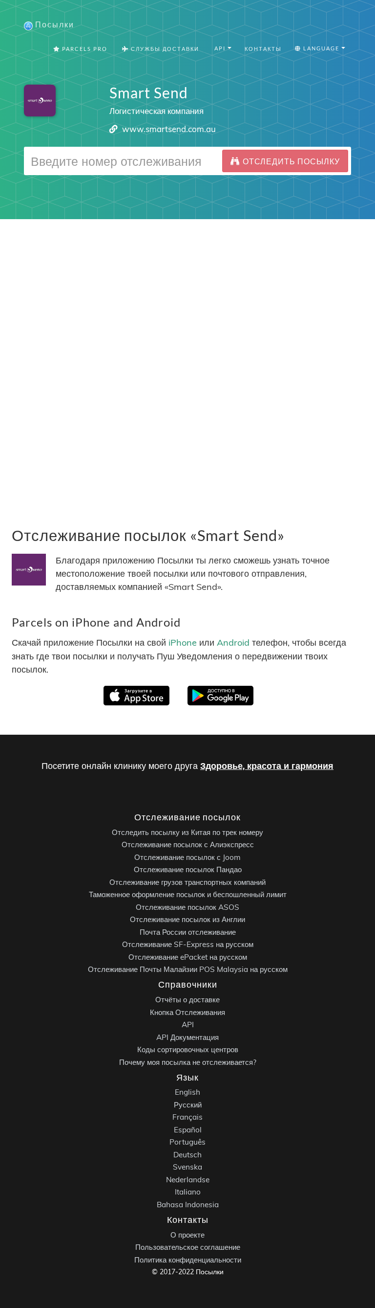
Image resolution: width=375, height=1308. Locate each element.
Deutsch (187, 1154)
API (188, 1024)
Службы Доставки (164, 48)
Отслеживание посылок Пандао (188, 869)
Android (233, 642)
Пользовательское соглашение (187, 1247)
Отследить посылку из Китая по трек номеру (187, 832)
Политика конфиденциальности (187, 1259)
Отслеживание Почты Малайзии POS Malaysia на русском (188, 969)
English (187, 1092)
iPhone (182, 642)
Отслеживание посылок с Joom (187, 857)
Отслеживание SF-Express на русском (187, 944)
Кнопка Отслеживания (187, 1012)
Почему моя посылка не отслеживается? (187, 1062)
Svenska (187, 1167)
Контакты (263, 48)
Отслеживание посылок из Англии (187, 919)
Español (188, 1129)
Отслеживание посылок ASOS (187, 907)
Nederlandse (187, 1179)
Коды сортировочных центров (187, 1049)
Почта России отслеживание (188, 932)
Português (187, 1142)
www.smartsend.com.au (169, 129)
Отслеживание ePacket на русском (187, 957)
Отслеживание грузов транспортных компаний (187, 882)
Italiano (188, 1191)
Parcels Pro (83, 48)
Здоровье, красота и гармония (266, 765)
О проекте (187, 1235)
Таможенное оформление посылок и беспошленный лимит (188, 894)
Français (187, 1117)
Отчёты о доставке (187, 999)
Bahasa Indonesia (188, 1204)
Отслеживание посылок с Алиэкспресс (188, 844)
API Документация (187, 1037)
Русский (188, 1104)
